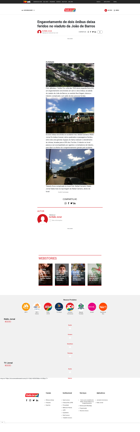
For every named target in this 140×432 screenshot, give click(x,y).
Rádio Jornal (100, 402)
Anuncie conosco (84, 410)
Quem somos (66, 400)
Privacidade (66, 405)
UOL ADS (70, 1)
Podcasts (48, 402)
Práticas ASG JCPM (68, 402)
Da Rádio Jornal (47, 31)
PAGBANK (52, 1)
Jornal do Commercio (102, 400)
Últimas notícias (50, 400)
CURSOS (58, 1)
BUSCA (98, 1)
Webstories (48, 258)
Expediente (66, 412)
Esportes (48, 405)
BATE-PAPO (107, 1)
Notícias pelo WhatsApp (86, 405)
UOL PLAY (64, 1)
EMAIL (115, 1)
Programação (83, 408)
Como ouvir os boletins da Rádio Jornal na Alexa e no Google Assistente (87, 401)
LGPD (64, 410)
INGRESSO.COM (37, 1)
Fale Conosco (66, 415)
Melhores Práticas (67, 407)
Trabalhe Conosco (67, 417)
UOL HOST (45, 1)
